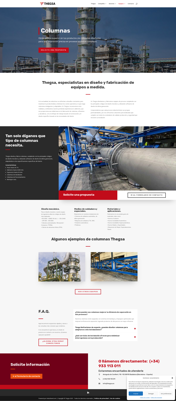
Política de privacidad (156, 397)
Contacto (131, 3)
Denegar (151, 393)
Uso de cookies (115, 398)
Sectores (111, 3)
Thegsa (93, 3)
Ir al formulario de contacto (147, 195)
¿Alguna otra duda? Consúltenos (53, 342)
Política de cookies (145, 397)
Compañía (101, 3)
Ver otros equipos (88, 291)
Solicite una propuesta (53, 50)
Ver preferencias (166, 393)
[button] (172, 378)
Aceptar (135, 393)
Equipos (121, 3)
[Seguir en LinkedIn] (88, 392)
